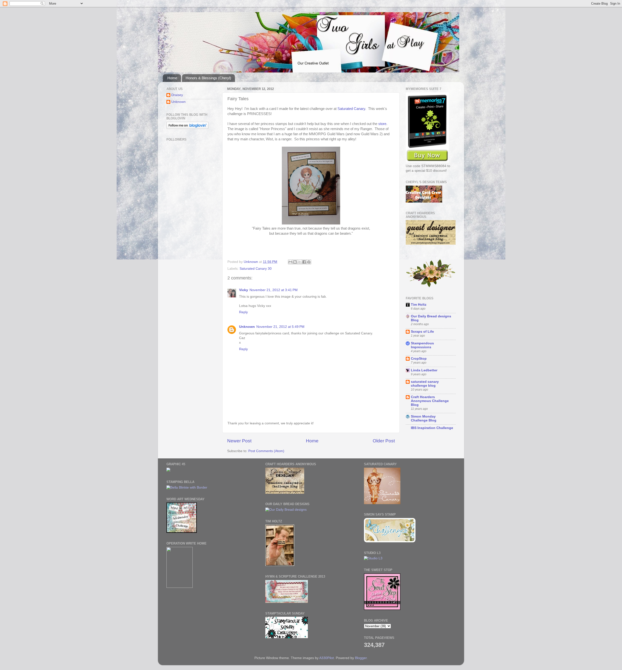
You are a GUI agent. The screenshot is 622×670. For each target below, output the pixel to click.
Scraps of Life (422, 331)
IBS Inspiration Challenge (432, 428)
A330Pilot (326, 658)
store (382, 124)
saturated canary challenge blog (425, 383)
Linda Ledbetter (424, 370)
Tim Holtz (418, 304)
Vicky (243, 290)
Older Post (384, 440)
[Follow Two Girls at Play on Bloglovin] (187, 128)
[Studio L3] (373, 558)
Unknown (247, 327)
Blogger (361, 658)
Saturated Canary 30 (256, 268)
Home (172, 78)
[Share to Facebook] (304, 261)
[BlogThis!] (295, 261)
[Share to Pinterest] (308, 261)
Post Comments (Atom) (266, 451)
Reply (243, 312)
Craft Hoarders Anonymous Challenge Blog (430, 401)
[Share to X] (299, 261)
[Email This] (290, 261)
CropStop (419, 358)
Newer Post (239, 440)
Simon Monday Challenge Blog (423, 418)
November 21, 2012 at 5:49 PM (280, 327)
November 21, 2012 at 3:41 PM (274, 290)
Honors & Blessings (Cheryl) (208, 78)
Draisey (177, 95)
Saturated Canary (351, 109)
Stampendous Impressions (422, 345)
